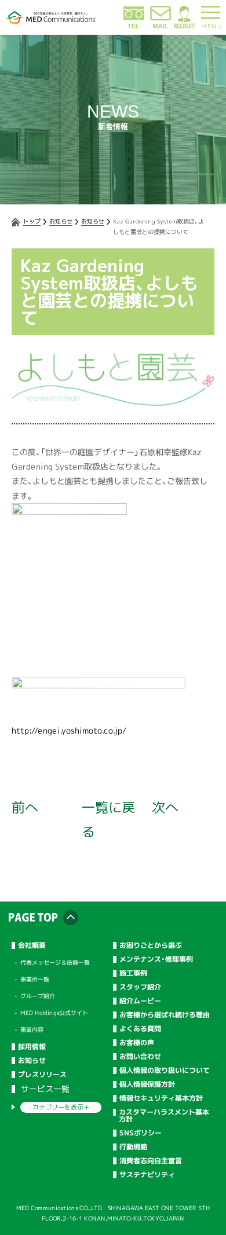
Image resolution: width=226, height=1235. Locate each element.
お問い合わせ (140, 1056)
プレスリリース (42, 1074)
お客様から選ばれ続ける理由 (164, 1015)
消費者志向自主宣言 (150, 1160)
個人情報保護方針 (147, 1084)
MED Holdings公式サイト (54, 1013)
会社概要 (32, 945)
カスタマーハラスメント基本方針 (164, 1116)
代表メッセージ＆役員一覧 (55, 962)
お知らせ (60, 221)
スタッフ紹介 (140, 987)
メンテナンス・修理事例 (156, 959)
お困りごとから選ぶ (150, 945)
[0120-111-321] (133, 26)
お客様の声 (136, 1042)
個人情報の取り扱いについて (164, 1070)
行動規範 (133, 1147)
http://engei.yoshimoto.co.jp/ (69, 730)
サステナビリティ (147, 1174)
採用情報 (32, 1046)
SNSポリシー (140, 1133)
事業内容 (31, 1029)
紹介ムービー (140, 1001)
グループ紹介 (37, 996)
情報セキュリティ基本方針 (161, 1098)
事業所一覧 (34, 979)
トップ (32, 221)
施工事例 (133, 973)
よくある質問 (140, 1028)
